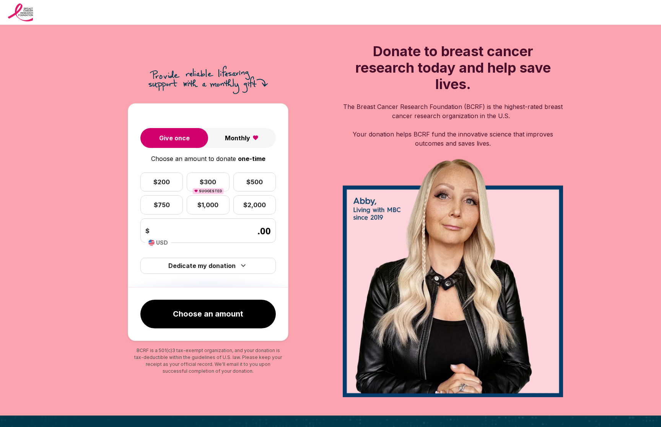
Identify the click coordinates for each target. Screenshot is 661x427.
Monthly (237, 138)
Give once (174, 138)
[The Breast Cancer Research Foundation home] (20, 12)
